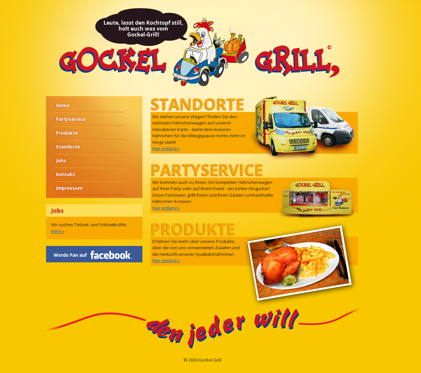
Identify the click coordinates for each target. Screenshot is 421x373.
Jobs (61, 160)
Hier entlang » (166, 148)
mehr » (57, 231)
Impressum (69, 188)
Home (63, 105)
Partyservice (71, 119)
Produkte (67, 133)
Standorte (68, 146)
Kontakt (65, 174)
